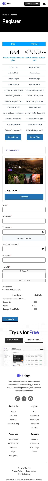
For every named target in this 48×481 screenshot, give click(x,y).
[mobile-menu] (44, 3)
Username (7, 216)
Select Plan (13, 137)
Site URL (6, 267)
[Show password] (43, 232)
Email (5, 205)
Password (6, 227)
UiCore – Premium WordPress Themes (27, 479)
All (7, 150)
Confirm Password (10, 244)
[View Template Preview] (24, 185)
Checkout (10, 319)
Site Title (6, 255)
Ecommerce (14, 150)
